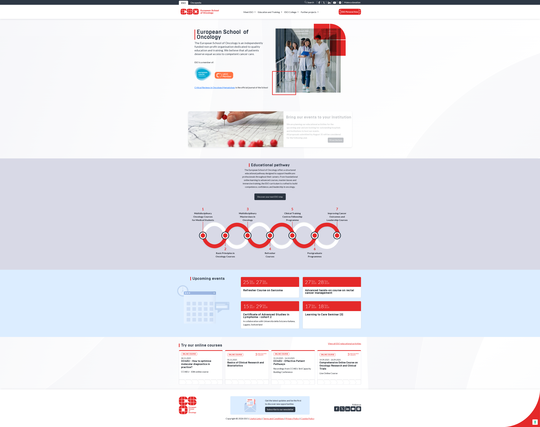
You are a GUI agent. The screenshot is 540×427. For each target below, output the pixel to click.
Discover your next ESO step (270, 197)
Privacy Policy (292, 418)
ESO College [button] (290, 12)
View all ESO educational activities (344, 343)
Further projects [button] (309, 12)
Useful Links (255, 418)
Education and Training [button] (269, 12)
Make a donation (352, 2)
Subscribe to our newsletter (280, 409)
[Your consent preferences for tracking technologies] (535, 422)
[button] (350, 12)
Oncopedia (196, 2)
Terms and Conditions (273, 418)
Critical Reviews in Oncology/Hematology (214, 87)
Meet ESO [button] (248, 12)
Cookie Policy (307, 418)
